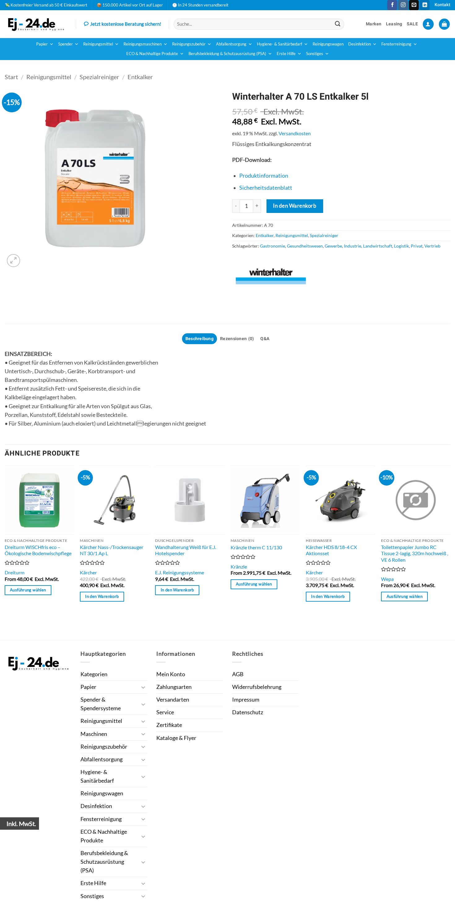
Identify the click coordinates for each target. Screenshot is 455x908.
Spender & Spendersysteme (100, 703)
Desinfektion (359, 44)
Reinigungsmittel (98, 44)
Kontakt (442, 5)
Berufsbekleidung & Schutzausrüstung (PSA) (227, 53)
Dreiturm (14, 572)
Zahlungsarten (174, 687)
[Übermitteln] (338, 24)
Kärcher (88, 572)
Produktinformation (263, 175)
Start (11, 76)
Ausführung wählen (28, 589)
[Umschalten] (143, 687)
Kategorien (93, 674)
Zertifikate (169, 725)
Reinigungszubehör (189, 44)
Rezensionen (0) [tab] (237, 338)
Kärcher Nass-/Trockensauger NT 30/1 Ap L (111, 550)
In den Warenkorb (294, 205)
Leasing (394, 24)
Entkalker (140, 76)
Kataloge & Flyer (176, 738)
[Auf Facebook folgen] (392, 5)
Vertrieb (432, 246)
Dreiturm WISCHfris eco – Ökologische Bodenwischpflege (38, 550)
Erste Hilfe (286, 53)
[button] (428, 24)
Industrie (352, 246)
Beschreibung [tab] (199, 338)
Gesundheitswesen (305, 246)
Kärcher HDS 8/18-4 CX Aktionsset (331, 550)
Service (165, 712)
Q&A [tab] (265, 338)
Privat (416, 246)
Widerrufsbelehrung (256, 687)
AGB (238, 674)
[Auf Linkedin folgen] (425, 5)
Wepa (387, 579)
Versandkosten (295, 133)
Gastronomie (272, 246)
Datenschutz (247, 712)
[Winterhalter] (271, 276)
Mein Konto (170, 674)
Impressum (245, 699)
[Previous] (5, 552)
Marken (374, 24)
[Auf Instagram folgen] (403, 5)
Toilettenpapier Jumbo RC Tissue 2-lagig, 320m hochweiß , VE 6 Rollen (414, 553)
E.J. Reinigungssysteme (179, 572)
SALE (412, 24)
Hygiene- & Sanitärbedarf (279, 44)
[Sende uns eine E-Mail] (414, 5)
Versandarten (172, 699)
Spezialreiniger (99, 76)
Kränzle (239, 566)
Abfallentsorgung (231, 44)
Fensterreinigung (396, 44)
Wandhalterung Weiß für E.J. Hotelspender (185, 550)
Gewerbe (333, 246)
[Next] (450, 552)
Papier (42, 44)
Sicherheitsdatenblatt (265, 187)
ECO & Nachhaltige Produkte (152, 53)
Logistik (401, 246)
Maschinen (93, 734)
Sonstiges (314, 53)
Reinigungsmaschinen (143, 44)
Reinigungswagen (328, 44)
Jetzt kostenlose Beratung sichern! (125, 24)
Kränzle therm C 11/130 (256, 547)
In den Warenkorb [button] (102, 596)
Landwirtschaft (377, 246)
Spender (65, 44)
